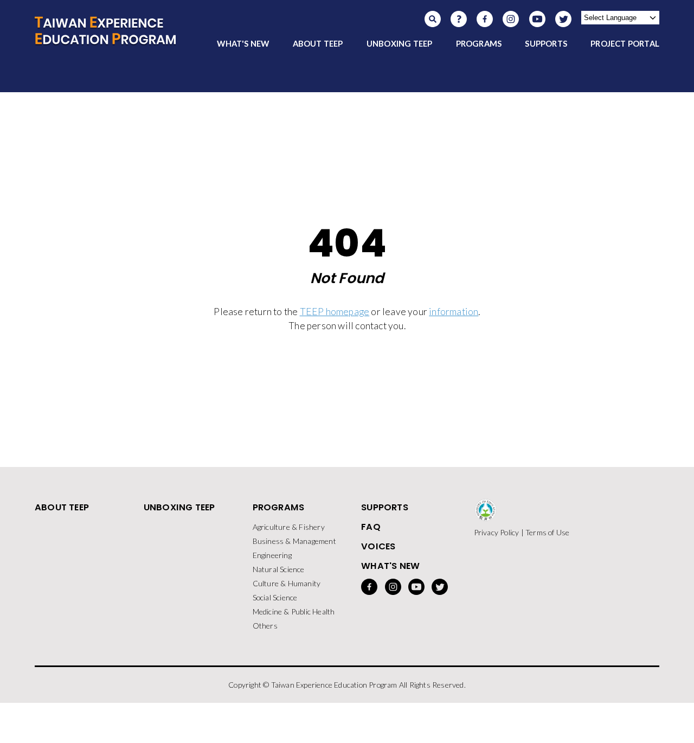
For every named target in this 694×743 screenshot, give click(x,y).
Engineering (272, 555)
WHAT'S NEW (243, 43)
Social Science (275, 597)
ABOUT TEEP (318, 43)
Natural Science (279, 569)
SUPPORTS (546, 43)
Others (265, 625)
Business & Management (294, 541)
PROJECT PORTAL (624, 43)
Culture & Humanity (287, 583)
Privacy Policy (496, 532)
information (453, 311)
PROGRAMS (479, 43)
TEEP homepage (335, 311)
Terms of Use (547, 532)
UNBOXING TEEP (400, 43)
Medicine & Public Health (294, 611)
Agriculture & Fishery (289, 526)
